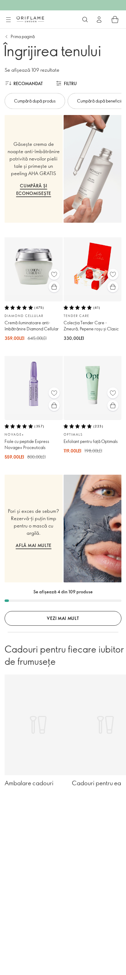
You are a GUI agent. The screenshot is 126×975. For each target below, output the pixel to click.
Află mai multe (33, 545)
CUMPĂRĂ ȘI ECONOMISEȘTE (33, 189)
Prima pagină (23, 36)
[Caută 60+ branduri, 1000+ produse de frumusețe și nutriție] (85, 19)
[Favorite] (54, 274)
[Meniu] (8, 19)
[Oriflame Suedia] (30, 19)
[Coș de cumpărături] (115, 19)
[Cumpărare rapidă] (54, 286)
